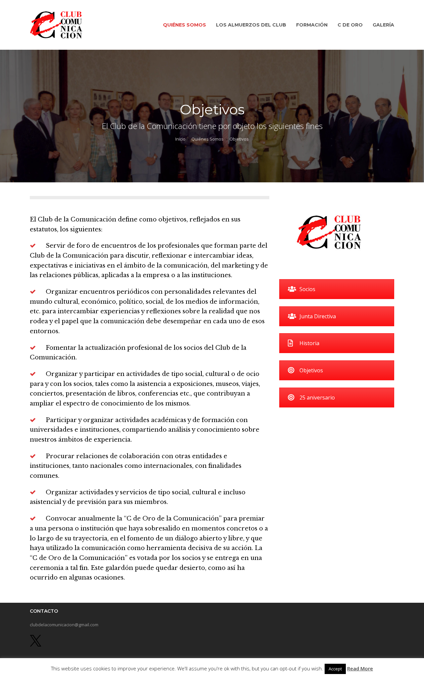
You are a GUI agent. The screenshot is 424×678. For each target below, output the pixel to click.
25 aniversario (317, 397)
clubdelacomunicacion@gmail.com (64, 625)
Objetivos (311, 370)
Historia (309, 343)
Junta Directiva (317, 316)
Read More (360, 668)
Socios (307, 289)
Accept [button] (335, 669)
